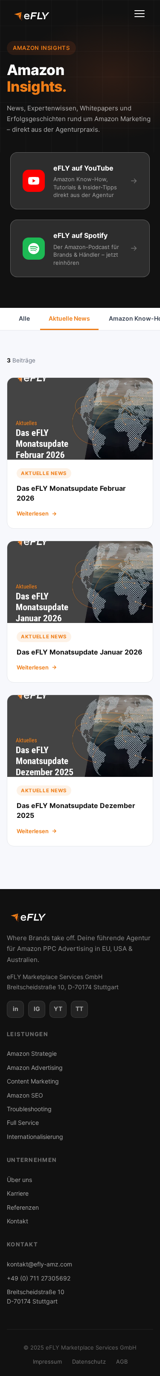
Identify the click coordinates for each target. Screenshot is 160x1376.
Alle (24, 318)
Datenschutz (89, 1361)
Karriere (18, 1193)
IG (37, 1008)
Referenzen (23, 1207)
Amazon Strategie (32, 1053)
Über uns (19, 1179)
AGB (122, 1361)
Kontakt (17, 1221)
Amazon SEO (25, 1095)
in (15, 1008)
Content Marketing (33, 1081)
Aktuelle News (69, 318)
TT (79, 1008)
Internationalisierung (35, 1136)
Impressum (47, 1361)
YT (58, 1008)
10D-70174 (35, 1296)
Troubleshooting (29, 1108)
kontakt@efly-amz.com (39, 1264)
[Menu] (140, 16)
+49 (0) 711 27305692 (38, 1278)
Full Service (23, 1122)
